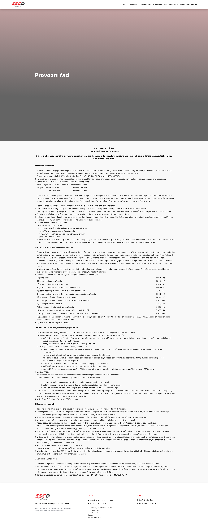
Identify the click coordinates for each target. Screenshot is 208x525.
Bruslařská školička (147, 503)
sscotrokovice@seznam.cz (101, 500)
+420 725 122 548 (98, 503)
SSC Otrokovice (146, 500)
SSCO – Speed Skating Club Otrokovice (52, 504)
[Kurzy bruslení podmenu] (138, 4)
